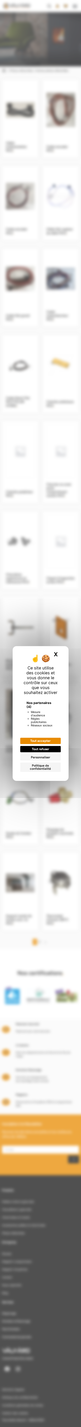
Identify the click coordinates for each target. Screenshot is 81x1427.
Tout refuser (40, 749)
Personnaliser (40, 757)
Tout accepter (40, 741)
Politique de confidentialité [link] (40, 767)
